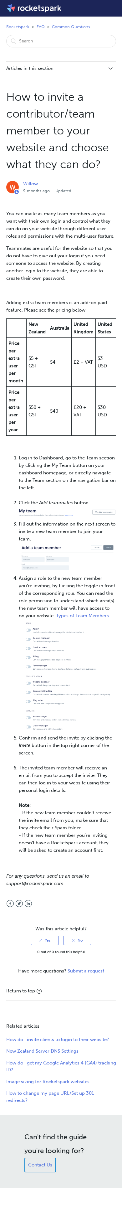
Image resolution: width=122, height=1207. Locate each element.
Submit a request (86, 971)
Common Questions (71, 26)
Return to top (20, 991)
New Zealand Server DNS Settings (42, 1051)
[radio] (45, 940)
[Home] (34, 8)
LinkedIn (28, 904)
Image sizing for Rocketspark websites (47, 1081)
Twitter (19, 904)
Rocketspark (17, 26)
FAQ (41, 26)
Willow (30, 184)
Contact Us (40, 1165)
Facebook (10, 904)
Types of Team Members (82, 615)
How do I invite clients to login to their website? (57, 1039)
